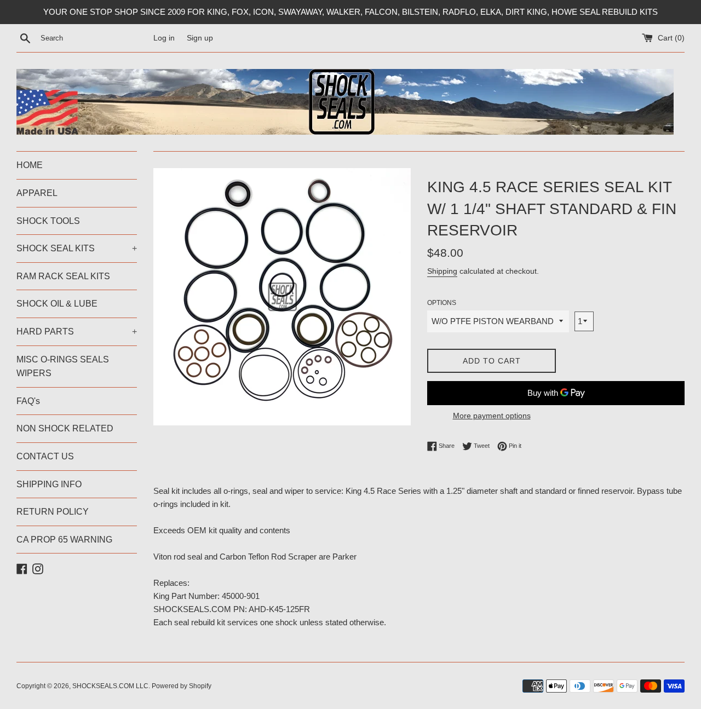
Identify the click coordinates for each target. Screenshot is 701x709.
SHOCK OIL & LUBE (56, 303)
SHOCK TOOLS (48, 221)
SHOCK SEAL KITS (76, 248)
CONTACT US (45, 456)
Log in (164, 38)
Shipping (442, 271)
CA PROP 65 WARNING (64, 539)
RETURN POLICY (52, 511)
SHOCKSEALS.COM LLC (110, 686)
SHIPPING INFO (49, 484)
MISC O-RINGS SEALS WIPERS (62, 366)
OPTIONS (441, 303)
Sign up (200, 38)
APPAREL (37, 193)
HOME (29, 165)
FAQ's (28, 401)
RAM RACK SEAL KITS (63, 276)
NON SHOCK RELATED (64, 428)
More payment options (492, 415)
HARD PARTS (76, 331)
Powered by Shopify (181, 686)
